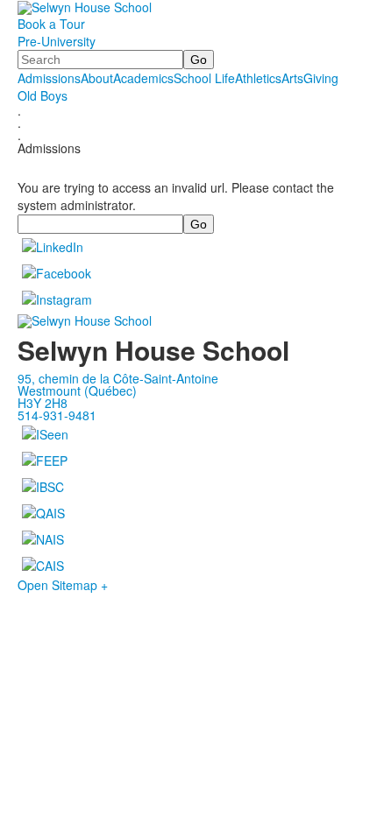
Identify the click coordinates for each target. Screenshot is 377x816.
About (97, 78)
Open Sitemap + (63, 585)
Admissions (49, 78)
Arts (292, 78)
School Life (204, 78)
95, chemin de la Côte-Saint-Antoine (118, 378)
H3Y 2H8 (43, 403)
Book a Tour (51, 23)
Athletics (258, 78)
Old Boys (43, 95)
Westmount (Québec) (77, 390)
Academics (143, 78)
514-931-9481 (57, 415)
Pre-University (57, 41)
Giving (320, 78)
